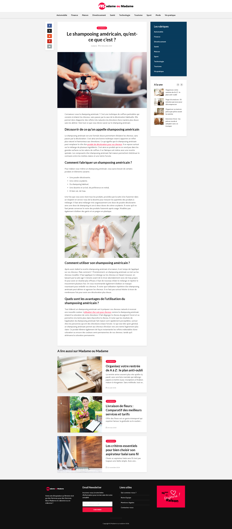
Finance (74, 15)
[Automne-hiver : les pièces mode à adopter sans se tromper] (159, 121)
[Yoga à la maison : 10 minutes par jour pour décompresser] (159, 102)
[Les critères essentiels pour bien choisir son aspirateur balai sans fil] (79, 454)
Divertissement (99, 15)
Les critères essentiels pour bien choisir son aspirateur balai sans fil (122, 450)
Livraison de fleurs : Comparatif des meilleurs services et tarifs (124, 410)
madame (94, 46)
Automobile (62, 15)
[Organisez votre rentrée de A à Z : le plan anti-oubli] (79, 374)
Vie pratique (170, 15)
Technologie (124, 15)
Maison (85, 15)
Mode (158, 15)
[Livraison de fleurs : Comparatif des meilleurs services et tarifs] (79, 414)
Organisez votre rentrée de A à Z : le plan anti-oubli (124, 368)
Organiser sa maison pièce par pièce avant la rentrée (174, 111)
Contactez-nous (127, 507)
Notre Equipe (126, 498)
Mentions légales (127, 502)
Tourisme (138, 15)
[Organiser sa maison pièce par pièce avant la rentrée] (159, 111)
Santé (112, 15)
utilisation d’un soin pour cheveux (97, 312)
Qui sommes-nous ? (128, 493)
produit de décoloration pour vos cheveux (104, 144)
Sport (149, 15)
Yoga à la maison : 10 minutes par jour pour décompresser (174, 101)
